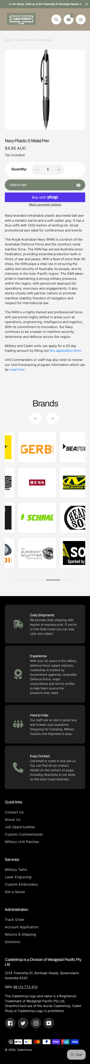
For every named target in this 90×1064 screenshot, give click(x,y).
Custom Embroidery (21, 884)
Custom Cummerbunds (24, 834)
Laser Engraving (18, 877)
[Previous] (10, 4)
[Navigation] (81, 19)
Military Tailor (16, 869)
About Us (12, 819)
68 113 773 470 (25, 987)
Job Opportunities (20, 827)
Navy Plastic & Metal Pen (34, 40)
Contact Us (14, 812)
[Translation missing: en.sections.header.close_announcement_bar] (87, 4)
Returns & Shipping (20, 934)
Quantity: (19, 169)
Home (9, 40)
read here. (18, 369)
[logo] (69, 482)
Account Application (21, 927)
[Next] (80, 4)
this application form (65, 351)
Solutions (12, 942)
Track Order (14, 919)
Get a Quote (15, 892)
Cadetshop (24, 1049)
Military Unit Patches (22, 841)
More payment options (45, 204)
